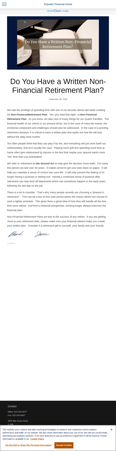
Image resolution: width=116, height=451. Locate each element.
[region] (58, 438)
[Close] (111, 429)
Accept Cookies (64, 445)
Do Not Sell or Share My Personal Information (29, 445)
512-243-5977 (20, 412)
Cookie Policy (37, 439)
